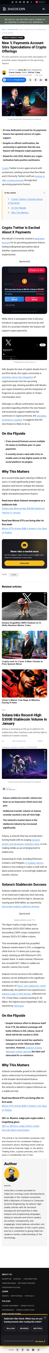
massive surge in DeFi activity (16, 993)
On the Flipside (18, 207)
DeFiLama (18, 1005)
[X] (31, 2)
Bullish (11, 1328)
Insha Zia (22, 70)
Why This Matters (20, 212)
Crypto (5, 168)
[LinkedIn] (24, 2)
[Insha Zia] (4, 72)
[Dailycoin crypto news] (14, 9)
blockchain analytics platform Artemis (20, 906)
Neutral (37, 1328)
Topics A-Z (29, 1296)
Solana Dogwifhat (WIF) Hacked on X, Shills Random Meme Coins (21, 624)
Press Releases (9, 1283)
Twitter (13, 575)
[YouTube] (20, 2)
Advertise (6, 1279)
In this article (10, 193)
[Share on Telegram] (46, 80)
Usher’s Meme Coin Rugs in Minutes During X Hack (21, 701)
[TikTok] (13, 2)
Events (5, 1296)
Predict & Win (37, 270)
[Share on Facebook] (35, 80)
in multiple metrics (34, 863)
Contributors (30, 1279)
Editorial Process (26, 1283)
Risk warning (8, 1310)
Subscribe (24, 563)
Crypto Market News (13, 29)
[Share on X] (30, 80)
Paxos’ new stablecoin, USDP (31, 985)
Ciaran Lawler (15, 72)
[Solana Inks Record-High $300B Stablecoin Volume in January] (12, 1181)
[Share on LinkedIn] (41, 80)
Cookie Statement (10, 1306)
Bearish (24, 1328)
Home (3, 29)
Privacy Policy (27, 1306)
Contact (17, 1279)
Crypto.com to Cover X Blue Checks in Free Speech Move (22, 662)
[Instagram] (28, 2)
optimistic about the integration (17, 377)
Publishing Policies (11, 1287)
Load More (24, 1256)
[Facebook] (16, 2)
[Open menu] (43, 9)
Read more (8, 1242)
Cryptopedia (16, 1296)
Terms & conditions (25, 1310)
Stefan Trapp (34, 72)
